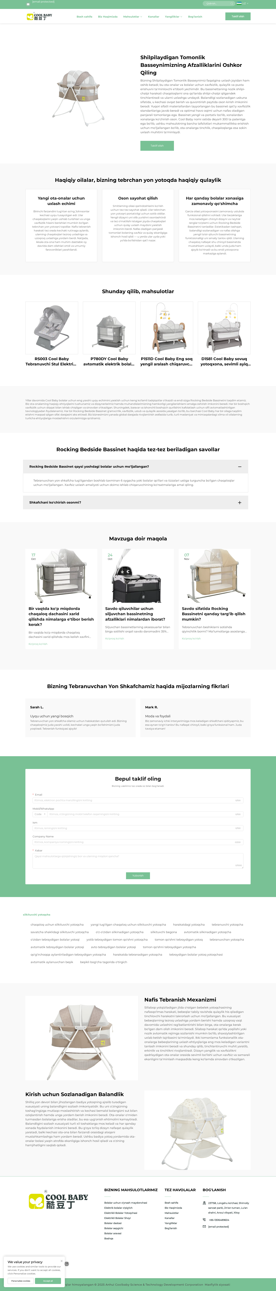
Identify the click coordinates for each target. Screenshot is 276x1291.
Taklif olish (238, 16)
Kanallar (153, 16)
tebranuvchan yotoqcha (227, 939)
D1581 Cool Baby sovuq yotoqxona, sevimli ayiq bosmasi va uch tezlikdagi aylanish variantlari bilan (224, 361)
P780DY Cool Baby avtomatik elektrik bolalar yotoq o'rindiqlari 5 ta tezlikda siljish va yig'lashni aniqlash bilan (109, 361)
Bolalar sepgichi (113, 1228)
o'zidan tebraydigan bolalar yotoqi (55, 939)
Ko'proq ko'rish (38, 644)
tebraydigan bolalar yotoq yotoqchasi (196, 954)
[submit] (231, 3)
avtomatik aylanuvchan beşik (52, 962)
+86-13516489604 (218, 1219)
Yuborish (138, 875)
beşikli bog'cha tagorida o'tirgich (103, 962)
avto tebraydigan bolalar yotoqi (113, 947)
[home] (39, 16)
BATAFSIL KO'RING (52, 327)
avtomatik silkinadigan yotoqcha (207, 932)
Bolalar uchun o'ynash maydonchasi (125, 1202)
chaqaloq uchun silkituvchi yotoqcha (57, 924)
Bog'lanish (195, 16)
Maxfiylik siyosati (217, 1284)
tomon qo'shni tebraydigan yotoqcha (169, 947)
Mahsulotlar (131, 16)
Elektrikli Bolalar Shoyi (117, 1218)
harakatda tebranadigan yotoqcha (137, 954)
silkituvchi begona (164, 932)
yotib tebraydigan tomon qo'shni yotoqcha (117, 939)
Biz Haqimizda (108, 16)
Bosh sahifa (84, 16)
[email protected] (43, 1)
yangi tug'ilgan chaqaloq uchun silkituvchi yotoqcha (128, 924)
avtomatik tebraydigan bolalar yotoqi (57, 947)
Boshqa (108, 1238)
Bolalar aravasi (112, 1233)
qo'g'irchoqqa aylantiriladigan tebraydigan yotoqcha (68, 954)
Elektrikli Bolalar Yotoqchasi (120, 1212)
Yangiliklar (172, 16)
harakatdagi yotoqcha (189, 924)
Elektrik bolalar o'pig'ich (118, 1207)
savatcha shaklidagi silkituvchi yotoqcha (60, 932)
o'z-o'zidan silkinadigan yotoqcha (120, 932)
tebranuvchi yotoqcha (227, 924)
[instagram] (66, 1264)
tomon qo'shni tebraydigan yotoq (179, 939)
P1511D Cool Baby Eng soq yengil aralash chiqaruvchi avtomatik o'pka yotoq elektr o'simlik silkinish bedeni (166, 361)
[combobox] (40, 814)
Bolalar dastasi (113, 1223)
